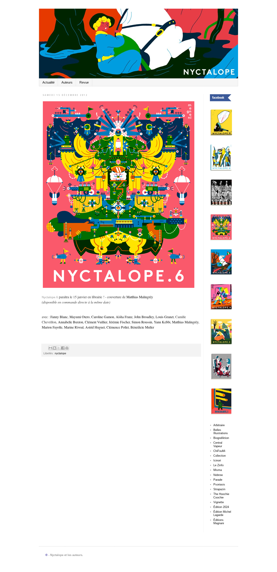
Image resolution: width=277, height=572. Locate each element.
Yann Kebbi (162, 322)
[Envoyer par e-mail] (50, 348)
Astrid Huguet (95, 327)
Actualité (48, 82)
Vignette (218, 502)
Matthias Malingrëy (139, 297)
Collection (219, 455)
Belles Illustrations (220, 431)
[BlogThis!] (54, 348)
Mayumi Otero (79, 316)
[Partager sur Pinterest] (67, 348)
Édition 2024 (221, 507)
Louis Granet (165, 316)
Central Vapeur (217, 444)
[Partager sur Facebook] (63, 348)
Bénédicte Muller (142, 327)
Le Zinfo (218, 465)
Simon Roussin (142, 322)
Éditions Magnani (218, 521)
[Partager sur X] (58, 348)
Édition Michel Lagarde (222, 513)
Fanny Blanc (59, 316)
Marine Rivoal (74, 327)
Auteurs (66, 82)
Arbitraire (219, 425)
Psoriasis (219, 484)
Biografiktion (221, 438)
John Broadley (143, 316)
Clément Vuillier (96, 322)
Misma (217, 470)
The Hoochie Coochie (221, 495)
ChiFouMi (219, 451)
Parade (217, 479)
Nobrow (218, 475)
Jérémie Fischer (119, 322)
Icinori (217, 460)
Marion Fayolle (52, 327)
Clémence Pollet (117, 327)
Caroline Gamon (102, 316)
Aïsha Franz (124, 316)
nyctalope (60, 353)
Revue (84, 82)
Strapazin (219, 489)
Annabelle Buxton (70, 322)
